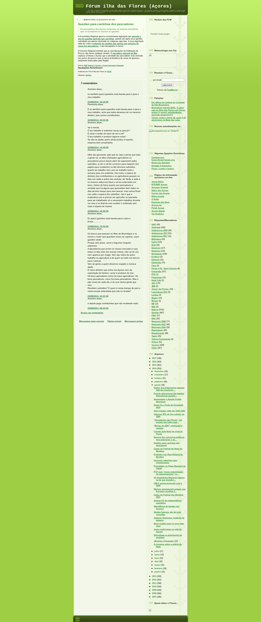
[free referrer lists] (150, 611)
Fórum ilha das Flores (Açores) (129, 6)
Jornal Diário (157, 182)
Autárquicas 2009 (159, 230)
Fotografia (156, 271)
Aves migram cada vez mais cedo (169, 411)
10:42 (109, 71)
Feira (153, 265)
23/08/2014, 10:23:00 (98, 226)
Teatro (154, 336)
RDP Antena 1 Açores (92, 65)
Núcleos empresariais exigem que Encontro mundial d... (169, 490)
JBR (153, 286)
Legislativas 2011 (159, 292)
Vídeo (154, 348)
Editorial (155, 260)
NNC (153, 307)
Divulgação (156, 254)
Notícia (88, 75)
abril (156, 561)
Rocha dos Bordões (160, 163)
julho (157, 551)
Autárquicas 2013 (159, 233)
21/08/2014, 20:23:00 (98, 120)
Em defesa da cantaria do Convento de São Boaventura (168, 103)
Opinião (155, 313)
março (157, 565)
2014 (154, 368)
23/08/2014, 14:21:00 (98, 296)
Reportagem (157, 330)
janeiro (157, 572)
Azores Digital (158, 211)
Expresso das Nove (160, 202)
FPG (153, 274)
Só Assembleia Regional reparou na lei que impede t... (169, 479)
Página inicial (114, 321)
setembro (159, 381)
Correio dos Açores (160, 193)
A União (155, 199)
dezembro (159, 371)
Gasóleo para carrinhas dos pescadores (106, 24)
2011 (154, 583)
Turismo (155, 345)
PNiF (153, 315)
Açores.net (156, 205)
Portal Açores (157, 208)
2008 (154, 593)
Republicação (157, 333)
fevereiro (158, 568)
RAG (153, 318)
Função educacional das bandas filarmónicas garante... (169, 394)
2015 (154, 365)
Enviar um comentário (92, 313)
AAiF (153, 224)
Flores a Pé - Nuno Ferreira (164, 268)
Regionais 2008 (158, 321)
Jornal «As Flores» (160, 289)
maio (157, 558)
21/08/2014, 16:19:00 (98, 102)
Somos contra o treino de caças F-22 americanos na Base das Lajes (168, 119)
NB (152, 304)
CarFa (154, 242)
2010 (154, 586)
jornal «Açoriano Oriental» (113, 65)
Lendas (154, 295)
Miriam (154, 301)
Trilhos (154, 342)
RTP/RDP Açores (159, 184)
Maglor (154, 298)
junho (157, 554)
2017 (154, 358)
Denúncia (155, 248)
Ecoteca (155, 257)
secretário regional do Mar (125, 53)
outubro (158, 378)
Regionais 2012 (158, 324)
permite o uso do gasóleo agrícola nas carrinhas (109, 37)
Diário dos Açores (159, 190)
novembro (159, 375)
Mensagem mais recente (91, 321)
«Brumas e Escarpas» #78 (166, 541)
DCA (153, 245)
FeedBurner (172, 90)
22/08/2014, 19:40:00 (98, 211)
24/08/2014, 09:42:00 (98, 308)
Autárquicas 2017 (159, 236)
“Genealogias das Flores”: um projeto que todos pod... (168, 421)
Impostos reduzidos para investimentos (165, 461)
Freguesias (156, 277)
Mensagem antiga (134, 321)
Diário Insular (157, 196)
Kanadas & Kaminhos (161, 166)
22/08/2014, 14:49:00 (98, 147)
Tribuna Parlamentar (161, 339)
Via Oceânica (157, 214)
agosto (157, 385)
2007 (154, 597)
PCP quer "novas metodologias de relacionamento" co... (168, 473)
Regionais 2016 (158, 327)
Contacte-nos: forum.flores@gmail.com (163, 158)
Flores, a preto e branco (162, 169)
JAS (153, 283)
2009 (154, 590)
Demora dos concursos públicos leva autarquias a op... (169, 438)
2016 (154, 362)
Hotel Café (156, 280)
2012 (154, 580)
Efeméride (156, 262)
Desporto (155, 251)
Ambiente (155, 227)
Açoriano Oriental (159, 187)
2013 (154, 576)
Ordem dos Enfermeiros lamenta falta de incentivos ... (169, 389)
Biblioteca (156, 239)
